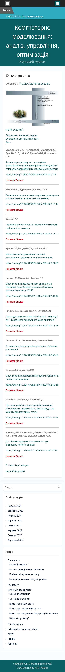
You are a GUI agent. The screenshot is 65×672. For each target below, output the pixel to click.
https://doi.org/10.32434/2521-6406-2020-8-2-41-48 (32, 325)
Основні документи (19, 599)
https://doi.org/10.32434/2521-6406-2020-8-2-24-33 (32, 263)
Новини (11, 639)
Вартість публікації (19, 618)
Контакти (12, 643)
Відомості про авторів (17, 465)
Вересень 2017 (15, 540)
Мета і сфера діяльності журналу (26, 569)
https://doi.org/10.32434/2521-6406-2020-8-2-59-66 (32, 384)
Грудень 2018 (15, 525)
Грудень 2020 (15, 506)
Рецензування (15, 624)
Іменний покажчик (15, 471)
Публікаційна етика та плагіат (23, 629)
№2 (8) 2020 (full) (14, 129)
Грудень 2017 (15, 535)
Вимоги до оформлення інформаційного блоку (33, 613)
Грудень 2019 (15, 515)
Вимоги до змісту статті (21, 603)
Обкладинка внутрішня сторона (22, 138)
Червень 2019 (15, 520)
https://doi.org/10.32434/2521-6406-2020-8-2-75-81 (32, 450)
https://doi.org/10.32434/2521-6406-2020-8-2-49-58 (32, 355)
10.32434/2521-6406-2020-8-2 (34, 83)
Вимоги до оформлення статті (25, 608)
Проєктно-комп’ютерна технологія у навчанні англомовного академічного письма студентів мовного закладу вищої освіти (30, 408)
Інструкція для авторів (19, 590)
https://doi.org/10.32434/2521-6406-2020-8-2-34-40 (32, 296)
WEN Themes (41, 668)
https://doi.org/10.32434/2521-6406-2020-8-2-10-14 (32, 204)
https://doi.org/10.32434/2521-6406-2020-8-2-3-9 (31, 174)
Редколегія (13, 585)
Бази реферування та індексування (28, 579)
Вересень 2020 (15, 511)
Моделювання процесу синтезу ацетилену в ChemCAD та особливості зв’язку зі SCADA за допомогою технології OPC (29, 287)
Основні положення (19, 594)
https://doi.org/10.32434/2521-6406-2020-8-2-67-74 (32, 417)
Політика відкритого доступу (24, 574)
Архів (10, 634)
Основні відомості (18, 564)
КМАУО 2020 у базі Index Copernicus (25, 16)
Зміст (8, 142)
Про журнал (14, 560)
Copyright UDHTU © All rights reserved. (32, 664)
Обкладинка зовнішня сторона (22, 135)
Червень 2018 (15, 530)
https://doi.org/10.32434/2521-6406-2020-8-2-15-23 (32, 233)
